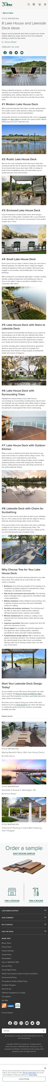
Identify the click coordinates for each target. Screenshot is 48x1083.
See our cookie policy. (29, 1073)
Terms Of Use (6, 989)
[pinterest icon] (10, 52)
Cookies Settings (24, 1079)
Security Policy (7, 966)
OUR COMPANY (8, 918)
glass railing (15, 119)
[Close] (45, 1068)
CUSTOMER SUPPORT (10, 911)
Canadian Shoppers (9, 985)
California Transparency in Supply (13, 993)
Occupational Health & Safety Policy (14, 981)
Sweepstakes (6, 958)
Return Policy (6, 943)
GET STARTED (7, 925)
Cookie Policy (6, 954)
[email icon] (22, 52)
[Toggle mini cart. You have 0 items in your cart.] (40, 4)
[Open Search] (28, 4)
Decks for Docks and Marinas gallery (28, 694)
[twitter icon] (16, 52)
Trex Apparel (6, 996)
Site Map (5, 1000)
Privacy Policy (6, 947)
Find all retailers (7, 1013)
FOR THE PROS (7, 932)
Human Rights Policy (9, 970)
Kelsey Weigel (10, 42)
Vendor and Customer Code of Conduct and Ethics (20, 973)
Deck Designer (21, 705)
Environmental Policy (9, 977)
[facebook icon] (5, 52)
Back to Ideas (8, 13)
